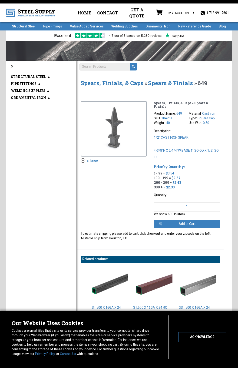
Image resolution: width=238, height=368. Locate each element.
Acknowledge (202, 337)
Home (84, 13)
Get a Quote (137, 13)
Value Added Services (87, 26)
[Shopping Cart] (159, 13)
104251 (166, 118)
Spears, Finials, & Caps (112, 83)
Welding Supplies (124, 26)
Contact (107, 13)
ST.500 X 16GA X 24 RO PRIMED (150, 310)
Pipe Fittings (52, 26)
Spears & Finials (170, 83)
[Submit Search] (133, 66)
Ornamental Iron (157, 26)
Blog (222, 26)
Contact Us (68, 354)
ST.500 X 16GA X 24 (106, 307)
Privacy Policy (45, 354)
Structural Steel (24, 26)
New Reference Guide (194, 26)
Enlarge (92, 160)
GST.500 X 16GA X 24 (194, 307)
